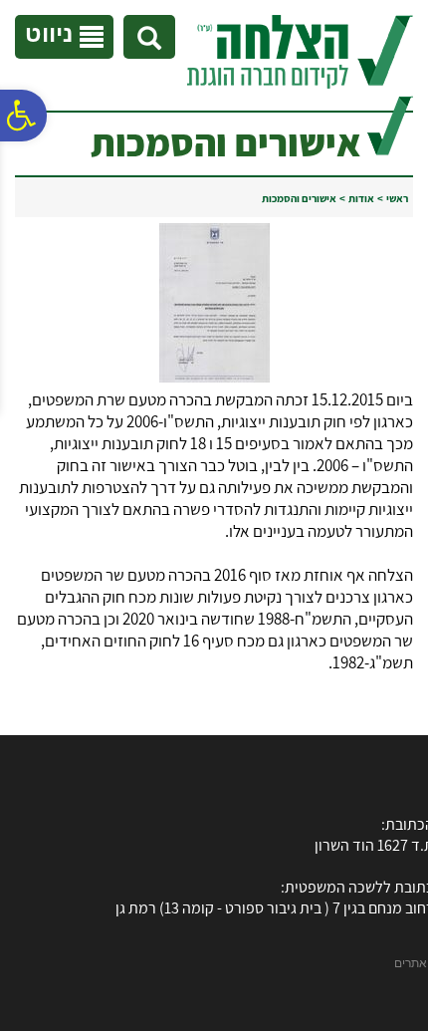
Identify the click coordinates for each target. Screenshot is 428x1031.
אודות (361, 198)
